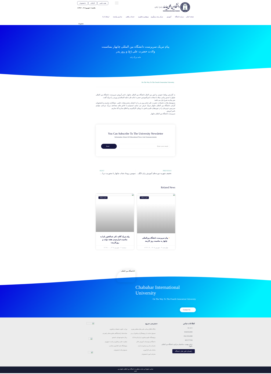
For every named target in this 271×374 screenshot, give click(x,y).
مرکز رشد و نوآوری (157, 17)
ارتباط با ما (105, 17)
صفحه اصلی (190, 17)
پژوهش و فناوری (143, 17)
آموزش (169, 17)
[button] (116, 3)
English (81, 24)
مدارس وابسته (117, 17)
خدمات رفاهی (130, 17)
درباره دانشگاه (179, 17)
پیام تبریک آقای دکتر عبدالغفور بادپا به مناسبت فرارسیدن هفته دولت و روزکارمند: (114, 239)
